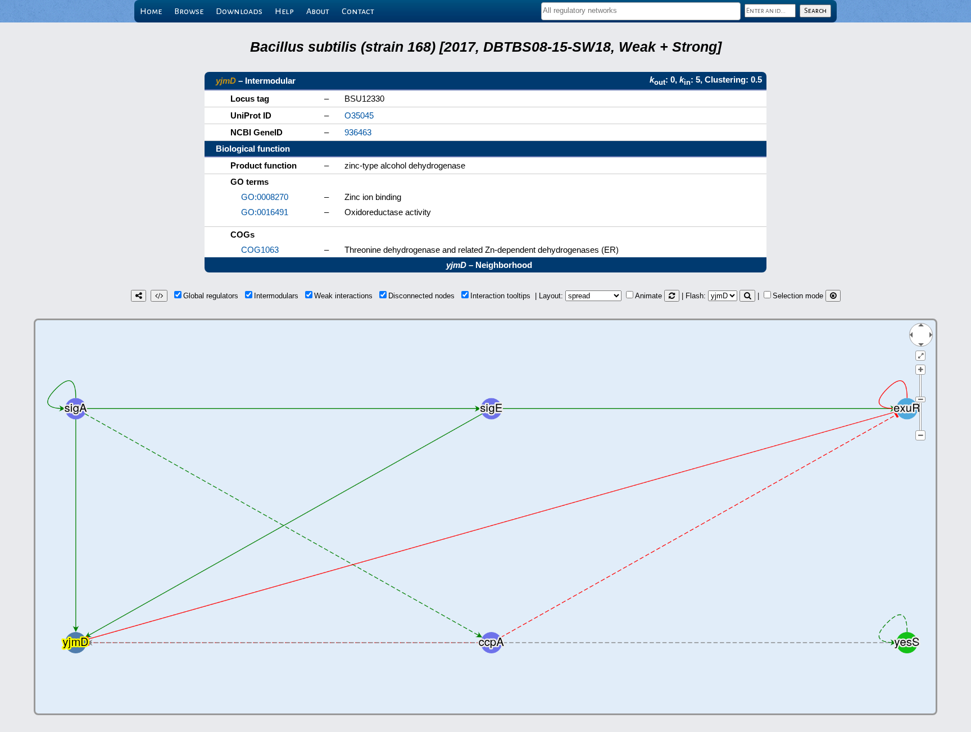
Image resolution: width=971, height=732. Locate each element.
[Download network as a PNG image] (138, 296)
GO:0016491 (264, 212)
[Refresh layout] (671, 296)
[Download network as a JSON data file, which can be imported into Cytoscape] (159, 296)
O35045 (359, 115)
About (317, 11)
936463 (357, 132)
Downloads (239, 11)
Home (151, 11)
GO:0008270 (264, 197)
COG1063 (260, 249)
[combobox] (641, 11)
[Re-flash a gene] (747, 296)
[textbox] (641, 10)
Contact (358, 11)
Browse (188, 11)
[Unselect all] (833, 296)
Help (284, 11)
